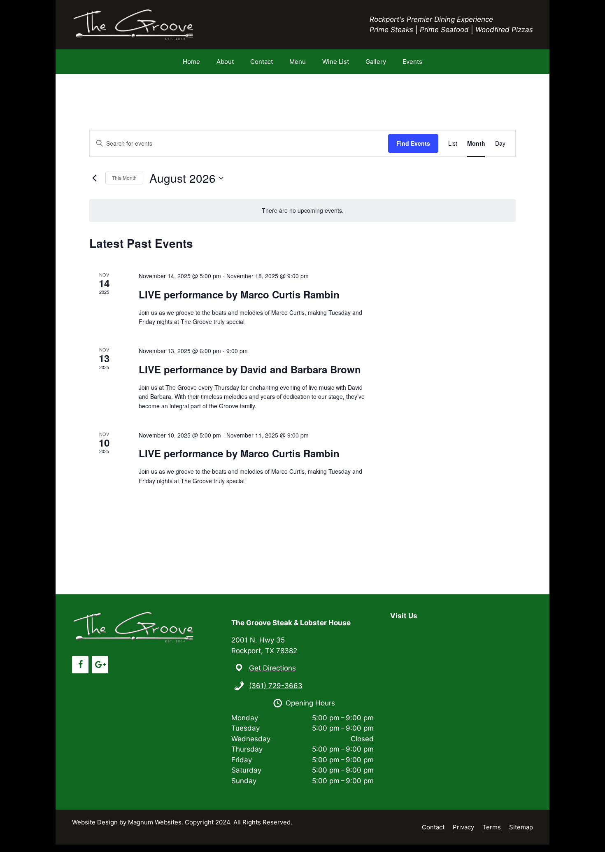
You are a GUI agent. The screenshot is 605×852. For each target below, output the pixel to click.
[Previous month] (94, 178)
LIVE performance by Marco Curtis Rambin (239, 294)
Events (412, 61)
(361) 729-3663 (275, 686)
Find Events (413, 143)
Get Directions (272, 668)
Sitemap (521, 827)
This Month (124, 177)
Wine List (335, 61)
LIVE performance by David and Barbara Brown (250, 369)
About (225, 61)
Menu (297, 61)
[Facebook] (80, 664)
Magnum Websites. (155, 822)
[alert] (302, 210)
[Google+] (100, 664)
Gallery (375, 61)
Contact (261, 61)
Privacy (463, 827)
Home (191, 61)
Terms (491, 827)
